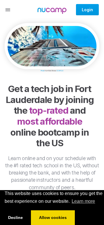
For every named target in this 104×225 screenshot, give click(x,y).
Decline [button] (15, 217)
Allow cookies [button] (53, 217)
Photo (42, 71)
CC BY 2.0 (60, 71)
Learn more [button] (83, 201)
